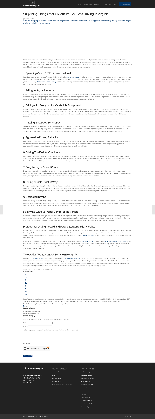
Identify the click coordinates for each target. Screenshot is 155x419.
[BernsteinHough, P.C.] (32, 4)
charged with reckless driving (46, 82)
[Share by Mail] (26, 295)
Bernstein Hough (87, 241)
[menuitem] (79, 4)
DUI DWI (54, 375)
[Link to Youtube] (130, 416)
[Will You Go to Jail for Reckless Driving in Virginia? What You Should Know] (1, 209)
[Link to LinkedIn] (125, 416)
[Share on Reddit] (26, 292)
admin (50, 269)
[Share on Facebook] (25, 274)
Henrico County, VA (86, 391)
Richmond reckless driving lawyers (116, 241)
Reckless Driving (28, 18)
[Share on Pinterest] (25, 280)
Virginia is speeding (72, 77)
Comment (27, 343)
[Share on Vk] (26, 289)
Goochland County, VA (87, 385)
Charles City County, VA (87, 375)
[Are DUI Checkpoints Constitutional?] (153, 209)
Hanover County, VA (86, 388)
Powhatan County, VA (86, 404)
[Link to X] (127, 416)
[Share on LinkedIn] (26, 283)
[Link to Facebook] (122, 416)
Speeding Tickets (56, 381)
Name (25, 323)
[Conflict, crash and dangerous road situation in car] (77, 23)
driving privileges (88, 235)
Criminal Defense (56, 372)
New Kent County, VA (86, 400)
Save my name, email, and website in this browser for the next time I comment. (51, 330)
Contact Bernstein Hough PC (71, 258)
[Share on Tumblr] (25, 286)
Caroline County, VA (86, 372)
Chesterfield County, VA (87, 378)
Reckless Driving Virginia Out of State (62, 385)
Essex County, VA (85, 381)
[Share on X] (26, 277)
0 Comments (41, 269)
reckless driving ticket (37, 258)
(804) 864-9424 (28, 383)
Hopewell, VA (84, 394)
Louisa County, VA (85, 397)
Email (25, 326)
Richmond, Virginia (86, 407)
